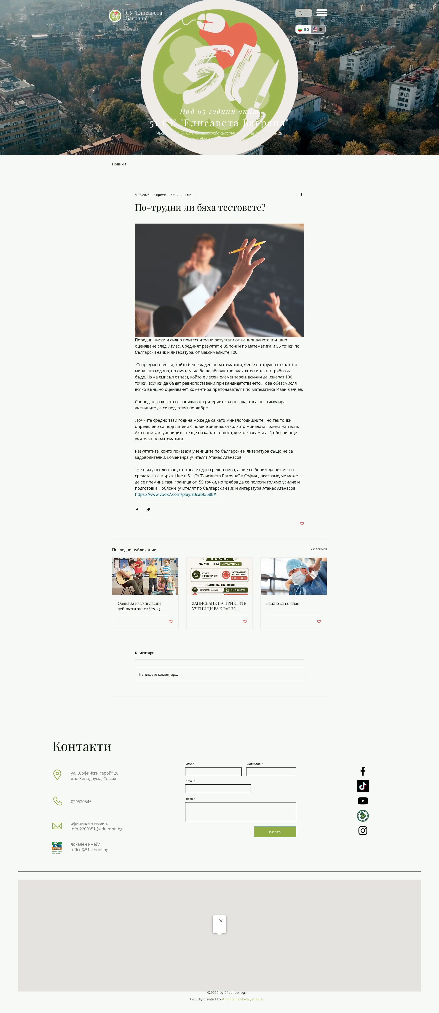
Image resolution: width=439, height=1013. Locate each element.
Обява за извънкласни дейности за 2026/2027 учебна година (139, 605)
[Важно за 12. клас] (294, 576)
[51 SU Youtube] (363, 801)
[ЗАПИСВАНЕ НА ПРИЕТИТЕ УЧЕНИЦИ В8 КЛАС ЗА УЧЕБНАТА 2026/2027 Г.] (220, 576)
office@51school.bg (89, 849)
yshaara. (257, 999)
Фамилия (254, 763)
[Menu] (321, 12)
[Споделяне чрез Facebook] (137, 510)
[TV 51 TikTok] (363, 786)
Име (189, 763)
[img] (135, 23)
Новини (119, 164)
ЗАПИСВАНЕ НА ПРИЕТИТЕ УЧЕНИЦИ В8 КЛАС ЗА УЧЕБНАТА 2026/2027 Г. (219, 605)
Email (189, 780)
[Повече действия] (301, 194)
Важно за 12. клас (282, 603)
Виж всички (317, 549)
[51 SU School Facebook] (363, 771)
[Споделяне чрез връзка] (148, 510)
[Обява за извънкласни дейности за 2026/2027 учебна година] (145, 576)
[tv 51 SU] (363, 816)
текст (189, 798)
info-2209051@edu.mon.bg (97, 829)
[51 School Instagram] (363, 831)
